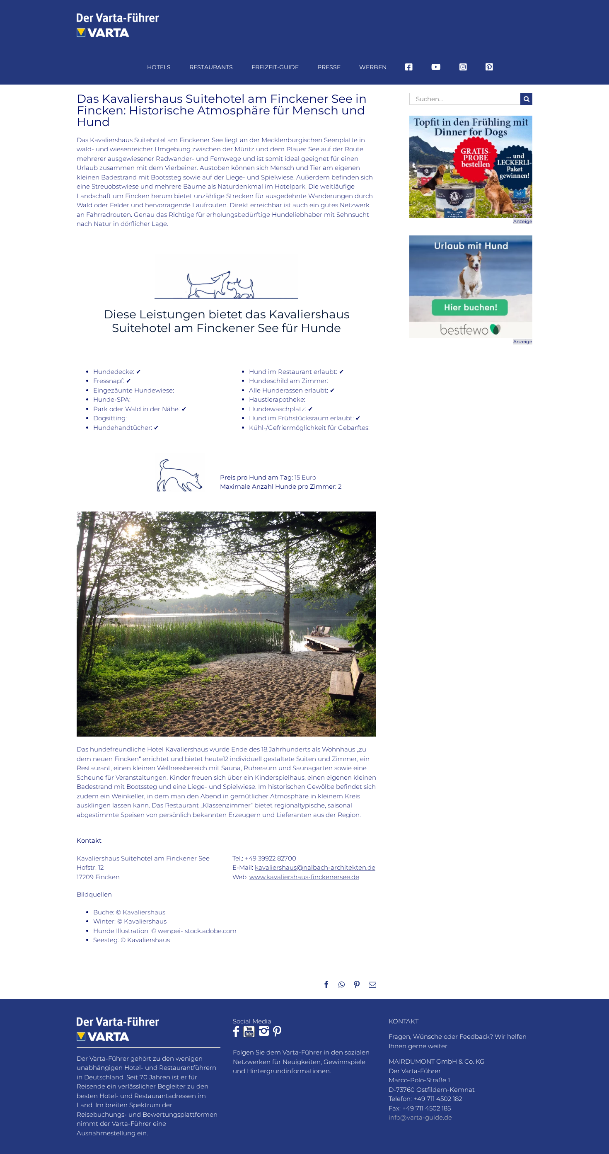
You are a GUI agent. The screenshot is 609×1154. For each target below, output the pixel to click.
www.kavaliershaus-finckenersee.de (304, 877)
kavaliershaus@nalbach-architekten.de (315, 867)
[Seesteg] (226, 515)
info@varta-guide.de (420, 1117)
